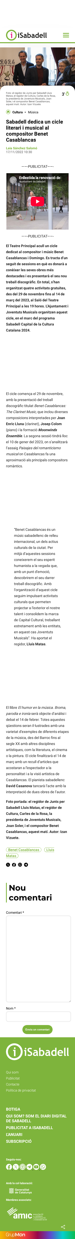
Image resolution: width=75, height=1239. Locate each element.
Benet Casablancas (23, 850)
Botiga (13, 1109)
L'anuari (14, 1134)
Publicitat (13, 1078)
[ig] (23, 1168)
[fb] (9, 1168)
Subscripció (19, 1141)
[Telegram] (29, 1168)
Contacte (12, 1084)
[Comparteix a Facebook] (14, 865)
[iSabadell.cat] (23, 41)
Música (33, 112)
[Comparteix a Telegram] (26, 865)
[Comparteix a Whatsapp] (20, 865)
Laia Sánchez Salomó (21, 148)
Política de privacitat (21, 1090)
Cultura (17, 112)
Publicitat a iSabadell (29, 1127)
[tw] (16, 1168)
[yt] (36, 1168)
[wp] (43, 1168)
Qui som (12, 1072)
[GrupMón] (37, 1235)
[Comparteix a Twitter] (8, 865)
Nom (11, 1008)
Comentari (15, 913)
